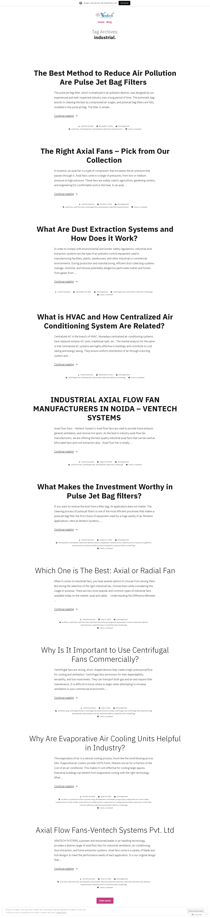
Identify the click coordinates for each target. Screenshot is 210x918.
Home (101, 22)
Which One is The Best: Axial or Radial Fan (105, 570)
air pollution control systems (80, 799)
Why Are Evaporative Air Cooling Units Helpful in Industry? (105, 743)
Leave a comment (134, 129)
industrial (106, 129)
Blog (109, 22)
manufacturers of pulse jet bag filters (136, 543)
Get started (124, 3)
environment (131, 292)
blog (67, 711)
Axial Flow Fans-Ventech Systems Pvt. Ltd (105, 830)
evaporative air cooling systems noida (118, 802)
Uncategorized (123, 126)
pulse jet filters (120, 546)
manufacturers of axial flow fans (105, 625)
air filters (65, 622)
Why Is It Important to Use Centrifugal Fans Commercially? (105, 654)
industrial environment (103, 805)
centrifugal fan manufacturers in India (99, 711)
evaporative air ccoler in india (137, 799)
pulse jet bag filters (106, 546)
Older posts (105, 900)
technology (148, 292)
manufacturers (117, 129)
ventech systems (87, 126)
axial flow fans (79, 207)
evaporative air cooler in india (67, 802)
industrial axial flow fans (133, 882)
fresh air (130, 622)
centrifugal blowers (77, 711)
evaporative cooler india (142, 802)
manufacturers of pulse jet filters (85, 546)
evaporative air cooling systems (91, 802)
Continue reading (64, 115)
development (97, 129)
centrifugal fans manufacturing (140, 711)
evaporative (121, 799)
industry (113, 377)
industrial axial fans (116, 882)
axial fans (75, 129)
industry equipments (101, 543)
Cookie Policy (61, 912)
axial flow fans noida (97, 622)
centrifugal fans (85, 129)
